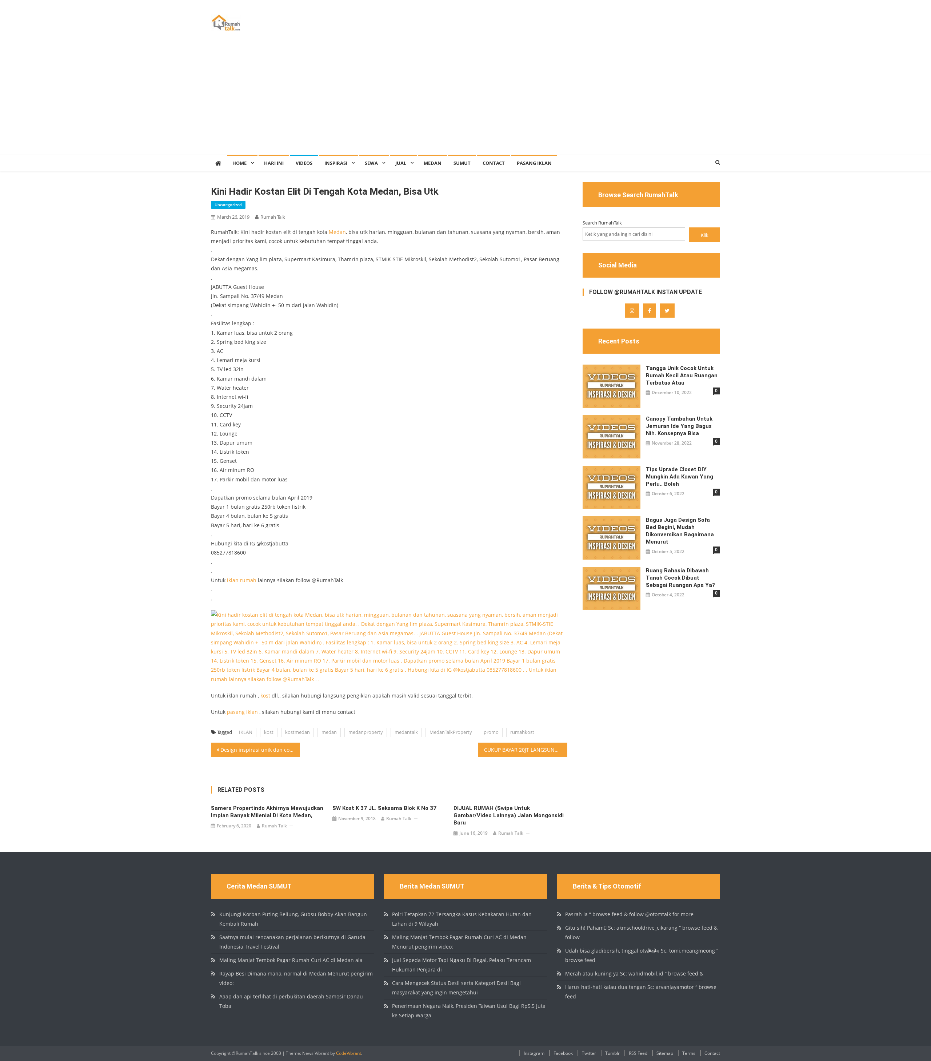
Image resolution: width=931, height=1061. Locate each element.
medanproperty (365, 732)
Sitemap (664, 1053)
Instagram (534, 1053)
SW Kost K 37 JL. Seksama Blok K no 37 (384, 808)
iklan (233, 580)
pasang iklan (242, 711)
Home (239, 163)
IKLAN (245, 732)
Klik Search (704, 237)
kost (265, 695)
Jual (400, 163)
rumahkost (522, 732)
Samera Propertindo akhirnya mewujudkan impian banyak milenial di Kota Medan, (267, 812)
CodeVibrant (348, 1053)
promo (491, 732)
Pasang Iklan (534, 163)
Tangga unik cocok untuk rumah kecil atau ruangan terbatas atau (682, 375)
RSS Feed (638, 1053)
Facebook (563, 1053)
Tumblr (612, 1053)
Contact (494, 163)
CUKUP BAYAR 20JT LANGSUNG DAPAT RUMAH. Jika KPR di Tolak (525, 749)
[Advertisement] (465, 100)
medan (329, 732)
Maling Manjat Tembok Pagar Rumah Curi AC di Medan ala (291, 960)
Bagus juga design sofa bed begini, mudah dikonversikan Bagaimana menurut (680, 531)
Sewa (371, 163)
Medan (432, 163)
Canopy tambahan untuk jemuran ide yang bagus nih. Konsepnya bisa (679, 426)
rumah (248, 580)
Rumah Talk (272, 217)
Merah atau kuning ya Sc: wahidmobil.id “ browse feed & (634, 973)
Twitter (589, 1053)
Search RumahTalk (602, 222)
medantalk (406, 732)
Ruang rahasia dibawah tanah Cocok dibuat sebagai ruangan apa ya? (680, 577)
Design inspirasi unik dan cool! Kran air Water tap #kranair (260, 749)
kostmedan (297, 732)
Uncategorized (228, 204)
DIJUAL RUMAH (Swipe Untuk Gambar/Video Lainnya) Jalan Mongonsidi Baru (508, 815)
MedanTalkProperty (450, 732)
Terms (688, 1053)
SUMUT (462, 163)
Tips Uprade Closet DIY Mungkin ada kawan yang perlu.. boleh (679, 476)
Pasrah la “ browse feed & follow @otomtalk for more (629, 914)
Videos (304, 163)
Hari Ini (274, 163)
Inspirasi (335, 163)
